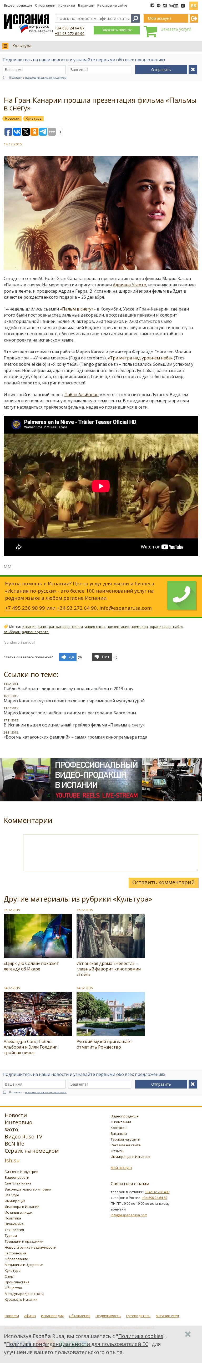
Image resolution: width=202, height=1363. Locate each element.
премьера (139, 626)
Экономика (14, 1224)
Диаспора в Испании (22, 1206)
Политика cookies (140, 1336)
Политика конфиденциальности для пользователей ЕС (77, 1343)
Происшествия (17, 1282)
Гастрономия (16, 1253)
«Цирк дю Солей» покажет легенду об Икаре (31, 966)
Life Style (12, 1195)
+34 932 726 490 (157, 1191)
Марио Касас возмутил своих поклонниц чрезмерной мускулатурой (74, 701)
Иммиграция (15, 1200)
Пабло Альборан (81, 395)
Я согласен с (38, 77)
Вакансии (86, 5)
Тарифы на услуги (125, 1139)
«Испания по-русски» (30, 590)
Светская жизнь (18, 1183)
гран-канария (59, 626)
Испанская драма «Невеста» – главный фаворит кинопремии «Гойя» (109, 968)
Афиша (30, 1315)
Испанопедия (52, 1315)
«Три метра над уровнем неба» (140, 358)
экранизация (160, 626)
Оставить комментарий (163, 882)
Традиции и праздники (24, 1241)
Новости (12, 1315)
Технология (14, 1229)
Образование (16, 1259)
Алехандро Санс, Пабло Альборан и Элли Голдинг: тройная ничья (31, 1047)
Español (193, 3)
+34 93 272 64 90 (69, 33)
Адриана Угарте (129, 285)
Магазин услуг (167, 1315)
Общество (13, 1287)
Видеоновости (17, 1177)
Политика (13, 1218)
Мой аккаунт (121, 1167)
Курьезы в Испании (21, 1299)
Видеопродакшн (18, 5)
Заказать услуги (176, 29)
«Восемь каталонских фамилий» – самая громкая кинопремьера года (75, 737)
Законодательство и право (28, 1189)
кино (42, 626)
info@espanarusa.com (125, 607)
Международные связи (24, 1293)
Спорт (10, 1276)
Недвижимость (108, 1315)
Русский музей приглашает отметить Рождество (104, 1044)
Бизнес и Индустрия (21, 1171)
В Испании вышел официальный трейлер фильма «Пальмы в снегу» (74, 725)
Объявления (79, 1315)
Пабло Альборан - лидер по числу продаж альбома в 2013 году (68, 688)
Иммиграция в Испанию (130, 1156)
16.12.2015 (12, 909)
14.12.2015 (12, 987)
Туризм (11, 1235)
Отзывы (117, 1150)
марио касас (94, 626)
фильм (77, 626)
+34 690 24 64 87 (69, 28)
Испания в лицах (19, 1212)
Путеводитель (138, 1315)
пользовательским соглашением (46, 77)
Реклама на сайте (112, 5)
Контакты (66, 5)
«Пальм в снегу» (76, 309)
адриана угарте (35, 631)
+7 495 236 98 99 (25, 607)
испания (29, 626)
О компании (45, 5)
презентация (118, 626)
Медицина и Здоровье (24, 1264)
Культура (22, 46)
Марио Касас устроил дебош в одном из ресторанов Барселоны (70, 713)
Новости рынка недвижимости (30, 1247)
